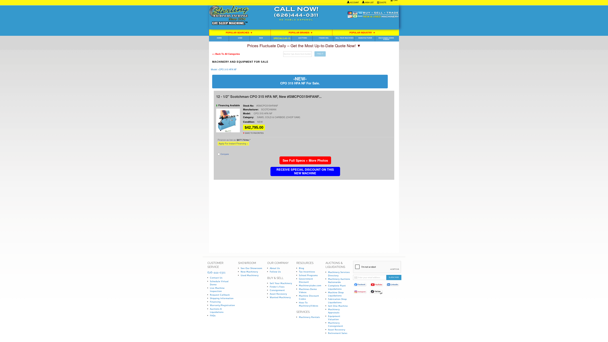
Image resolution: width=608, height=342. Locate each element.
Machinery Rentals (309, 317)
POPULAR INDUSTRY (362, 32)
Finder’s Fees (277, 286)
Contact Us (216, 277)
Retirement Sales (337, 333)
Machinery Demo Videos (386, 38)
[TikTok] (377, 292)
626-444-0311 (216, 272)
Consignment (277, 290)
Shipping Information (222, 298)
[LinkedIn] (394, 285)
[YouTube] (377, 285)
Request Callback (220, 295)
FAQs (213, 315)
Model (214, 69)
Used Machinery (250, 275)
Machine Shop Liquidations (336, 294)
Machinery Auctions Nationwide (339, 281)
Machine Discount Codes (309, 297)
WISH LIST (369, 2)
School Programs (308, 275)
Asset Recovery (278, 294)
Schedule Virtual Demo (219, 283)
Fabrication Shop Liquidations (337, 301)
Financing (324, 38)
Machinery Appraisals (334, 311)
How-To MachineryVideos (308, 304)
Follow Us (275, 271)
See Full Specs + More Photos (305, 160)
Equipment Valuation (334, 318)
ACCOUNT (354, 2)
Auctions (302, 38)
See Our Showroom (251, 268)
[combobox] (297, 54)
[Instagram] (361, 292)
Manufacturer (365, 38)
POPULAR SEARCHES (239, 32)
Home (219, 38)
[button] (253, 133)
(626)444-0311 (296, 15)
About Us (275, 268)
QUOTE (383, 2)
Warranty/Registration (222, 305)
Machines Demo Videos (308, 291)
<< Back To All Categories (226, 53)
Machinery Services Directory (339, 274)
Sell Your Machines (345, 38)
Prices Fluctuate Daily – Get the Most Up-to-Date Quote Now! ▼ (304, 45)
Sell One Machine (338, 306)
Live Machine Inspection (217, 290)
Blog (301, 268)
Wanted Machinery (280, 297)
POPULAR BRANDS (301, 32)
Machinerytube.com (310, 285)
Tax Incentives (307, 271)
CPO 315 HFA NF (228, 69)
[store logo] (229, 15)
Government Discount (306, 280)
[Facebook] (361, 285)
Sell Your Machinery (281, 283)
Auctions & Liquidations (217, 311)
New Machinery (249, 271)
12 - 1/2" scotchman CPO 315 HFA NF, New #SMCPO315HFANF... (269, 96)
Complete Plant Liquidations (337, 287)
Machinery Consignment (335, 324)
